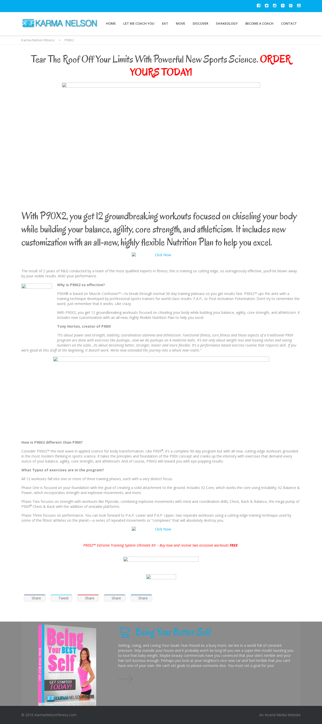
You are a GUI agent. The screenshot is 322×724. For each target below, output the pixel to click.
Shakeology (227, 23)
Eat (165, 23)
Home (111, 23)
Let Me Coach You (138, 23)
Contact (289, 23)
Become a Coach (259, 23)
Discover (200, 23)
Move (180, 23)
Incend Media (276, 714)
